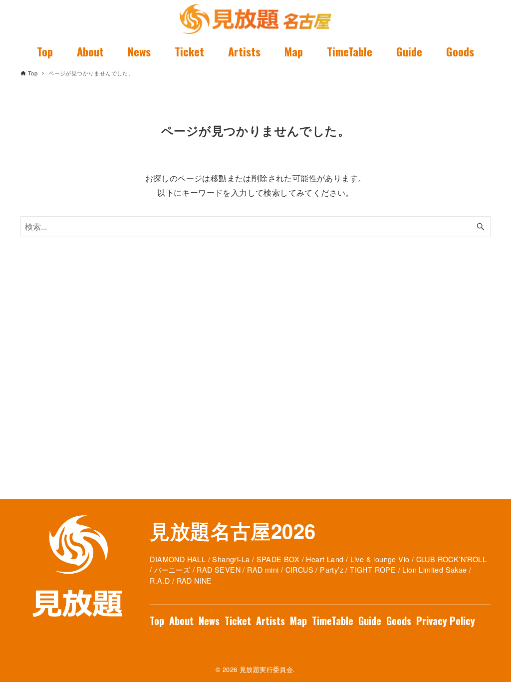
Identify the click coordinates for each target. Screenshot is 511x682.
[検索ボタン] (481, 226)
